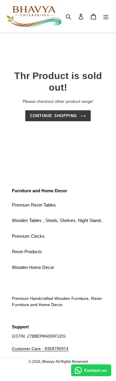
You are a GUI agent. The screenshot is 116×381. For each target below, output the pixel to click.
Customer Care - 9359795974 (40, 348)
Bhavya (48, 362)
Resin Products (27, 251)
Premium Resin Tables (34, 204)
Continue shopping (53, 116)
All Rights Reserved (72, 362)
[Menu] (106, 16)
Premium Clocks (28, 236)
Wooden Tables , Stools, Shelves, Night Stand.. (57, 220)
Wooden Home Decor (33, 267)
